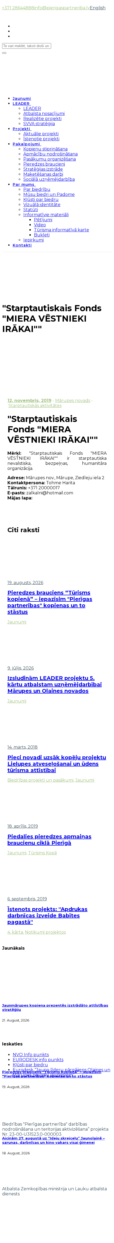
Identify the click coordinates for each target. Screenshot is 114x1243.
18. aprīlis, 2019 (22, 826)
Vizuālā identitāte (41, 204)
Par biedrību (36, 189)
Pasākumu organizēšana (49, 159)
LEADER (21, 103)
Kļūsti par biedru (41, 199)
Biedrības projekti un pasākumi (40, 780)
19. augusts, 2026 (25, 582)
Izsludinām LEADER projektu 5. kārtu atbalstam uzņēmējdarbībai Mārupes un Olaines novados (54, 684)
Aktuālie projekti (41, 133)
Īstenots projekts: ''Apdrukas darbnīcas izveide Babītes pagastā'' (47, 915)
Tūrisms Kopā (42, 852)
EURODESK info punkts (38, 1059)
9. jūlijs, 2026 (20, 668)
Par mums (23, 184)
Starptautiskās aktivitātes (35, 405)
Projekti (21, 128)
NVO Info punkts (31, 1054)
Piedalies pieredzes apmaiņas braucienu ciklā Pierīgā (49, 839)
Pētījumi (43, 219)
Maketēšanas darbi (43, 174)
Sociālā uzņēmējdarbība (49, 179)
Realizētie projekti (42, 118)
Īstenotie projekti (41, 138)
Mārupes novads (72, 400)
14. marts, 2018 (22, 747)
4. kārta (15, 932)
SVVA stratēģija (39, 123)
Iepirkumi (33, 240)
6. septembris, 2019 (27, 898)
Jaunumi (22, 98)
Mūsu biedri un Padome (49, 194)
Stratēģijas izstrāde (43, 169)
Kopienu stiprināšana (45, 148)
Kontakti (22, 245)
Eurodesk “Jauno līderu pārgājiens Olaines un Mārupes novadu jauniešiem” (61, 1072)
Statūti (30, 209)
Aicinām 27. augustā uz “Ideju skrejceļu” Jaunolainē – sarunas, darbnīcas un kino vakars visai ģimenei (53, 1140)
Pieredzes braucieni (44, 164)
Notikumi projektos (45, 932)
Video (40, 224)
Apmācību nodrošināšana (50, 154)
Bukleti (42, 234)
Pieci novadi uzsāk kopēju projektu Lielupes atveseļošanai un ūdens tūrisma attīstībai (56, 763)
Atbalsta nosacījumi (44, 113)
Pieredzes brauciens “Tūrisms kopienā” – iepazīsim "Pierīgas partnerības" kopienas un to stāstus (49, 602)
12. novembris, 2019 (29, 400)
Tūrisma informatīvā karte (61, 229)
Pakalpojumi (26, 144)
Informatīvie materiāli (46, 214)
